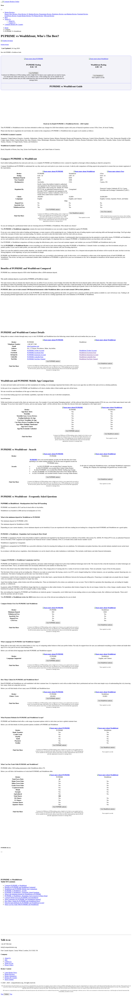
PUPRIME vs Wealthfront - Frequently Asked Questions (22, 892)
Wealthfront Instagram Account (88, 355)
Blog (6, 17)
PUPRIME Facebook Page (35, 352)
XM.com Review (49, 16)
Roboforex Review (58, 14)
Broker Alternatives (11, 976)
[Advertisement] (66, 107)
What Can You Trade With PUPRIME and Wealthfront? (22, 904)
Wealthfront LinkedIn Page (87, 357)
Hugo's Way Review (11, 14)
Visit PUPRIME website (53, 209)
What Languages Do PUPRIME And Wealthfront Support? (23, 899)
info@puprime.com (33, 346)
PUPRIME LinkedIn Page (35, 357)
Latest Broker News (11, 972)
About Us (8, 19)
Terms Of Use (9, 963)
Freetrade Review (82, 14)
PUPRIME (33, 459)
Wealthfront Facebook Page (87, 352)
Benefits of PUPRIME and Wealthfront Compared (20, 887)
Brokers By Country (11, 978)
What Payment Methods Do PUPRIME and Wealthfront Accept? (24, 903)
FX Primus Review (37, 16)
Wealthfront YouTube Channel (88, 359)
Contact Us (12, 23)
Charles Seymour (5, 44)
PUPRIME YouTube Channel (36, 359)
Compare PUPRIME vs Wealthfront (16, 885)
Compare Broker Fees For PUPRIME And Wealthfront (21, 897)
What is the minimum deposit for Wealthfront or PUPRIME (23, 894)
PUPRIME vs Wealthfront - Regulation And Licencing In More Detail (26, 896)
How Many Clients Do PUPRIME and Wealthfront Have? (22, 901)
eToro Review (22, 14)
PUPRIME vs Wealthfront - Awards (16, 890)
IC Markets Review (33, 14)
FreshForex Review (11, 16)
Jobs (6, 960)
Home (6, 28)
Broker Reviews (10, 12)
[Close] (1, 9)
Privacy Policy (9, 965)
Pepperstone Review (45, 14)
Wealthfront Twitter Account (88, 350)
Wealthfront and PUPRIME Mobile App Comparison (21, 889)
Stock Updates (9, 979)
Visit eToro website (106, 211)
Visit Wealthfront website (76, 213)
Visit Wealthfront (98, 75)
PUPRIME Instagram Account (36, 355)
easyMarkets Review (70, 14)
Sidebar (6, 994)
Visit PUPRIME (33, 73)
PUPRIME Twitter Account (35, 350)
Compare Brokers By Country (14, 24)
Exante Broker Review (24, 16)
